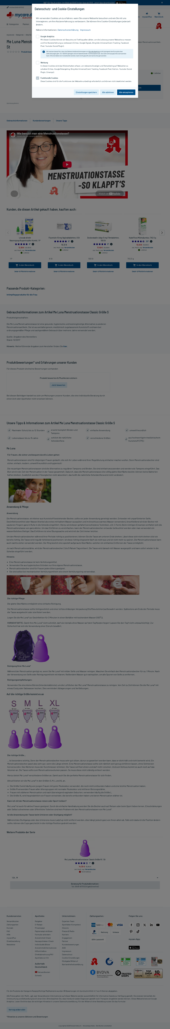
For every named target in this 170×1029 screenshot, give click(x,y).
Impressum (85, 30)
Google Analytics (94, 51)
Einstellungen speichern (86, 92)
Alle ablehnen (108, 92)
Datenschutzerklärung (68, 30)
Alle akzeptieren (126, 92)
